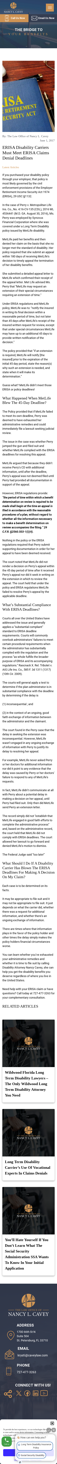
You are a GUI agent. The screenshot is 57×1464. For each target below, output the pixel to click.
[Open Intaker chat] (20, 1462)
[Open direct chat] (49, 1430)
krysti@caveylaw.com (33, 1355)
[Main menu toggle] (50, 8)
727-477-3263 (26, 1372)
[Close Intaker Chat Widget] (53, 1430)
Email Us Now (46, 18)
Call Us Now (18, 18)
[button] (52, 1423)
